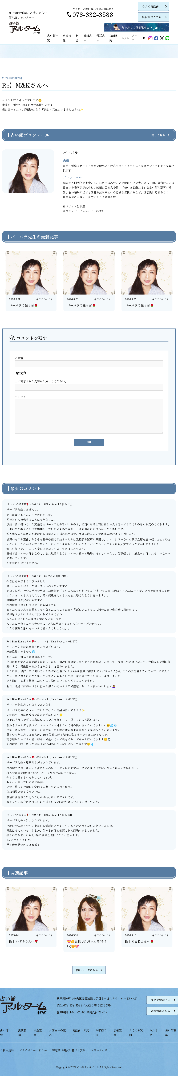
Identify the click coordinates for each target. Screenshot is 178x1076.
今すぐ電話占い (151, 6)
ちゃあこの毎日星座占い (137, 27)
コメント (20, 396)
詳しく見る (158, 135)
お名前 (19, 358)
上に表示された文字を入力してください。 (41, 381)
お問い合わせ (99, 1050)
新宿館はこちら (151, 17)
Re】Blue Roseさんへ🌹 (20, 641)
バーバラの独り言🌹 (17, 504)
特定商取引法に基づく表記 (69, 1050)
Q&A (125, 38)
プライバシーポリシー (33, 1050)
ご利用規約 (7, 1050)
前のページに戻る (87, 970)
